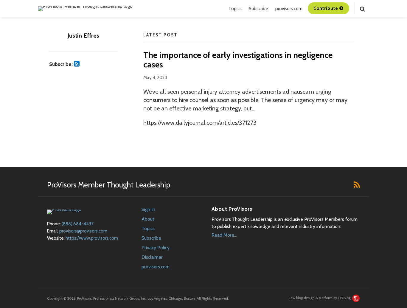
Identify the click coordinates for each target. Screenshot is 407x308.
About (148, 219)
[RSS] (357, 184)
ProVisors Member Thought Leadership (108, 184)
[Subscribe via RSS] (77, 64)
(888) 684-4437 (78, 224)
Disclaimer (152, 257)
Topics (235, 8)
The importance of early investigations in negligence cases (238, 60)
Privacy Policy (156, 247)
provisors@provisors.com (83, 231)
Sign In (148, 209)
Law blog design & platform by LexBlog (320, 297)
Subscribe (258, 8)
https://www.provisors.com (92, 238)
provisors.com (288, 8)
